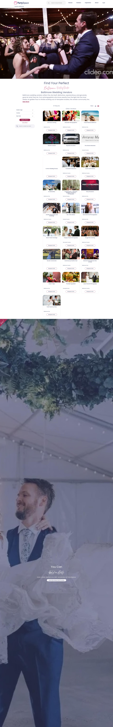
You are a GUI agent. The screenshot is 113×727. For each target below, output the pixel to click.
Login (103, 2)
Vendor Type (19, 110)
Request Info (51, 130)
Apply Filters (24, 120)
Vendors (78, 2)
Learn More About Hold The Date (56, 580)
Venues (70, 2)
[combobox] (57, 3)
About (96, 2)
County (18, 113)
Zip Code (18, 116)
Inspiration (88, 2)
